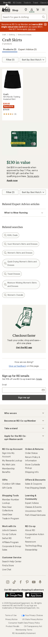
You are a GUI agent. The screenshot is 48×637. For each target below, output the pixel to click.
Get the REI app (24, 347)
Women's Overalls (15, 295)
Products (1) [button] (9, 49)
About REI (30, 530)
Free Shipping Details (35, 487)
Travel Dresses (13, 274)
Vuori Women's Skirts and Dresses (22, 244)
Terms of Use (11, 615)
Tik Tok (14, 582)
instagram (8, 582)
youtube (34, 582)
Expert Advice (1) (27, 49)
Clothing (12, 35)
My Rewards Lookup (12, 460)
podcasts (40, 582)
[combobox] (24, 17)
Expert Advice (32, 503)
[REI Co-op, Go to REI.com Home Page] (6, 9)
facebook (21, 582)
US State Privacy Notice (32, 619)
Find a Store (8, 565)
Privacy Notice (11, 619)
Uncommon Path (33, 511)
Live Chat (6, 569)
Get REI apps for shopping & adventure (24, 589)
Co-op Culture (9, 534)
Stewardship (31, 549)
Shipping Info (32, 472)
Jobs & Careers (9, 530)
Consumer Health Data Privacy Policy (24, 623)
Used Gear (7, 514)
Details (39, 379)
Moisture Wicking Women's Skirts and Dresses (22, 284)
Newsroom (30, 541)
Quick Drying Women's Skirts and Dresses (22, 263)
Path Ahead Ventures (35, 515)
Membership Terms (24, 629)
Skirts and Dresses (24, 35)
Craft (4, 35)
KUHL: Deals (12, 235)
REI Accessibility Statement (24, 633)
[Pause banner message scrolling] (45, 24)
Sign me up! (24, 397)
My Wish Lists (8, 464)
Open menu (43, 9)
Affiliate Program (10, 542)
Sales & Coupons (33, 483)
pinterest (27, 582)
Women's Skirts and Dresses (19, 253)
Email (4, 385)
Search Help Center (11, 561)
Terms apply (33, 176)
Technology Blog (33, 545)
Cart (37, 9)
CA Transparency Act (33, 626)
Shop (15, 10)
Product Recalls (12, 626)
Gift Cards (7, 487)
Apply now (12, 180)
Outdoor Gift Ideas (11, 483)
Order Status (31, 453)
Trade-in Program (10, 518)
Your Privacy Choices (34, 615)
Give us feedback (17, 366)
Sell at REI (7, 538)
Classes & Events (33, 507)
